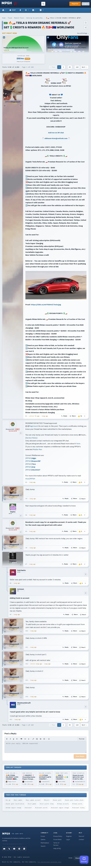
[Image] (37, 738)
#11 (27, 647)
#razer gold (57, 800)
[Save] (86, 23)
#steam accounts (63, 804)
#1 (26, 416)
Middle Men (37, 449)
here (78, 443)
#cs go (8, 800)
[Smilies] (49, 738)
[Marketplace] (41, 10)
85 (70, 67)
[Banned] (12, 424)
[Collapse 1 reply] (7, 711)
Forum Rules (57, 839)
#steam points (77, 804)
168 (77, 67)
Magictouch (33, 426)
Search (43, 846)
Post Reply (80, 756)
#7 (26, 564)
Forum (10, 18)
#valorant (28, 807)
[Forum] (4, 10)
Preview (81, 739)
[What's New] (20, 10)
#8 (10, 583)
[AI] (34, 10)
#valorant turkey (78, 807)
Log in (85, 4)
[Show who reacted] (84, 416)
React (83, 499)
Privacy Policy (57, 836)
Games (43, 839)
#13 (27, 680)
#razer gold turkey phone (74, 800)
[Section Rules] (31, 438)
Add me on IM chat (56, 132)
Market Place (19, 18)
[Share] (86, 28)
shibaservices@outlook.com (56, 138)
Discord (81, 836)
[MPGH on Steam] (19, 849)
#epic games (18, 800)
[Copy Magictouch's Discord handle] (4, 105)
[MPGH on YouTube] (14, 849)
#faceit (46, 800)
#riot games (32, 804)
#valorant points (41, 807)
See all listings (83, 33)
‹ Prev (52, 67)
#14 (27, 696)
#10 (27, 631)
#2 (26, 482)
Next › (84, 67)
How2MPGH (30, 478)
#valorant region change (60, 807)
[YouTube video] (44, 738)
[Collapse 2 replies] (7, 592)
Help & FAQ (57, 848)
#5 (26, 531)
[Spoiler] (40, 738)
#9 (10, 614)
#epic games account (33, 800)
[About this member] (20, 105)
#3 (26, 498)
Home (3, 18)
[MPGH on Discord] (4, 849)
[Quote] (21, 738)
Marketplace (45, 843)
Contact (81, 839)
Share (74, 416)
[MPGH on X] (9, 849)
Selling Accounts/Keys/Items (34, 18)
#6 (26, 548)
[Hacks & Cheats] (26, 10)
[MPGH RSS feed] (24, 849)
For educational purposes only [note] (49, 862)
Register (75, 4)
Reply (65, 416)
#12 (27, 664)
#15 (11, 719)
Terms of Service (56, 844)
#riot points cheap (47, 804)
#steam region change (13, 807)
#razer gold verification (15, 804)
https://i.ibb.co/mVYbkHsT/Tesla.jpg (46, 304)
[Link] (33, 738)
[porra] (15, 4)
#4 (26, 515)
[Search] (43, 4)
